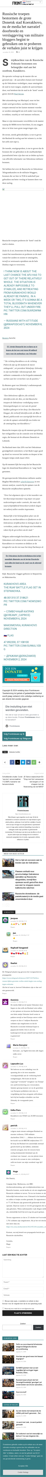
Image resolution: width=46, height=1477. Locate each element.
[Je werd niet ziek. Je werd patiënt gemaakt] (8, 1425)
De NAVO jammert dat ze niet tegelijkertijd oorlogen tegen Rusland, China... (27, 1370)
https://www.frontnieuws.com (23, 814)
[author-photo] (23, 807)
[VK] (28, 762)
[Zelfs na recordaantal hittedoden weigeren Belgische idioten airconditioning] (8, 1347)
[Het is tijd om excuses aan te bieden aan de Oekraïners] (8, 863)
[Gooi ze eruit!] (8, 1395)
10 (19, 52)
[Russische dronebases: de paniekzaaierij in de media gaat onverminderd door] (8, 896)
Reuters (5, 338)
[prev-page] (3, 905)
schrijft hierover (27, 482)
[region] (23, 1458)
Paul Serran (19, 94)
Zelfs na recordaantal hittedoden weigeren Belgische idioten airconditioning (29, 1346)
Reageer (13, 927)
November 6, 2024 (15, 618)
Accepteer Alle (23, 1466)
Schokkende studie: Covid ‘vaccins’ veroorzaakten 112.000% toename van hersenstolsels (12, 780)
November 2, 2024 (15, 659)
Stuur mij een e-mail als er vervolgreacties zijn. (19, 1308)
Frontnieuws (23, 810)
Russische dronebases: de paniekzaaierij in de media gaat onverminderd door (29, 896)
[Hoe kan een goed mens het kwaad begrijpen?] (8, 1359)
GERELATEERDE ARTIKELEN (15, 850)
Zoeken (23, 1323)
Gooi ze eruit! (21, 1392)
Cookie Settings (23, 1472)
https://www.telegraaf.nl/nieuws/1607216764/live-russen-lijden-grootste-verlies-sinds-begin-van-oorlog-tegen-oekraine (22, 981)
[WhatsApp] (33, 762)
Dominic (15, 1000)
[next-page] (7, 905)
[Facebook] (12, 762)
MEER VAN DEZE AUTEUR (14, 854)
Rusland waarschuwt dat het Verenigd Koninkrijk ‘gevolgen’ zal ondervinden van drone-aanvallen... (30, 1382)
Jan (14, 933)
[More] (39, 762)
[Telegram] (23, 762)
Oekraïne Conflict (14, 752)
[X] (17, 762)
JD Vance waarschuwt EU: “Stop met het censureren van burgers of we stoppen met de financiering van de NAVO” (33, 782)
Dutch (28, 2)
